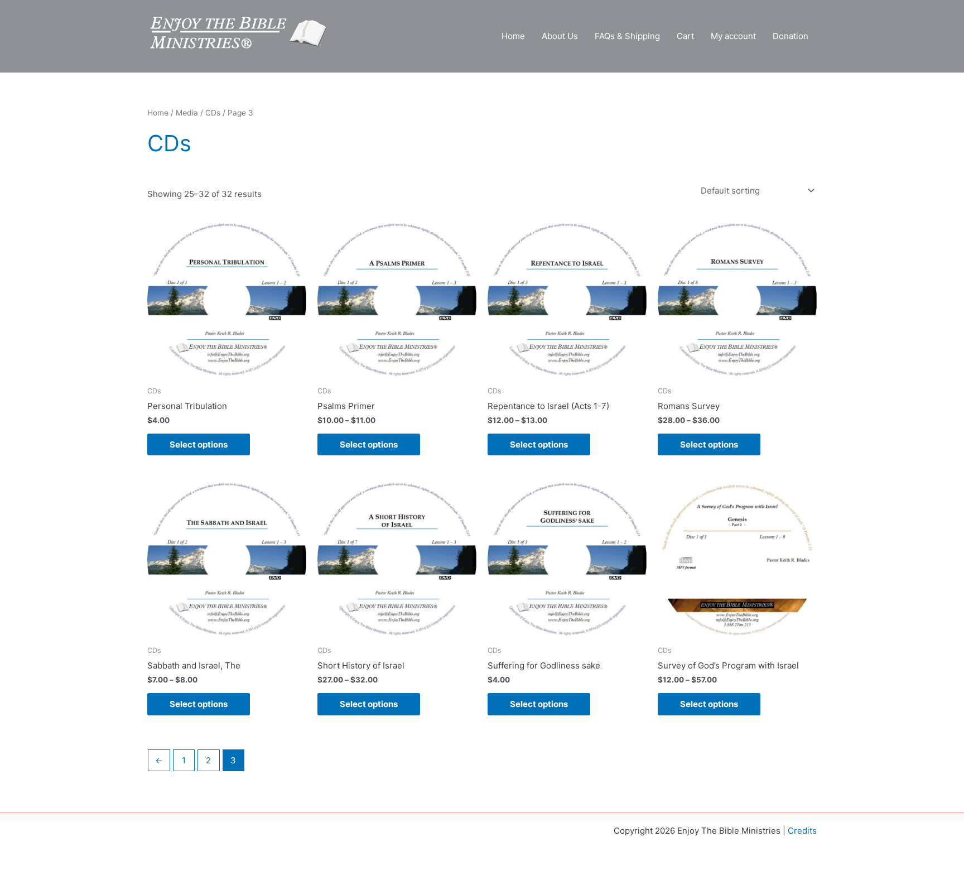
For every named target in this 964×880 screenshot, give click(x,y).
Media (187, 112)
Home (513, 36)
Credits (802, 830)
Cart (685, 36)
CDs (212, 112)
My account (733, 36)
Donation (790, 36)
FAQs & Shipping (627, 36)
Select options (199, 444)
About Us (560, 36)
